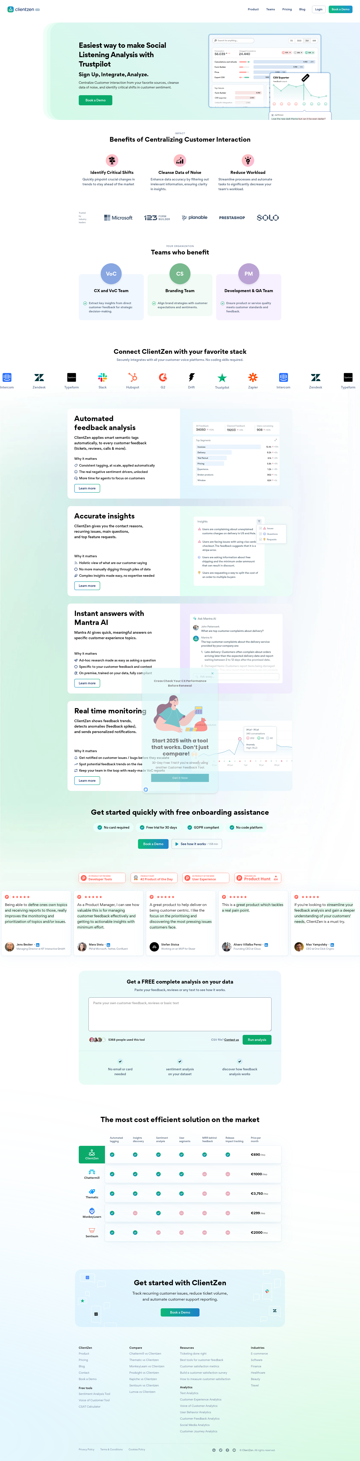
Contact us (231, 1039)
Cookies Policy (137, 1449)
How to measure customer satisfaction (205, 1379)
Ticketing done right (193, 1353)
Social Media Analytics (195, 1425)
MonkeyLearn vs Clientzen (146, 1366)
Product (84, 1353)
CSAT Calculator (89, 1406)
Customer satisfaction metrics (199, 1366)
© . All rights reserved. (257, 1450)
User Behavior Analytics (195, 1412)
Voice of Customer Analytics (199, 1406)
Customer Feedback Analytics (200, 1418)
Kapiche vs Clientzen (143, 1379)
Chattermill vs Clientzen (145, 1353)
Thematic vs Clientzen (144, 1360)
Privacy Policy (86, 1449)
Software (256, 1360)
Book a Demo (153, 844)
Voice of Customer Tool (94, 1400)
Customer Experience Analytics (200, 1399)
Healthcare (258, 1372)
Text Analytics (189, 1393)
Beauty (255, 1379)
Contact (84, 1372)
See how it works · (199, 844)
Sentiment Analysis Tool (94, 1394)
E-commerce (259, 1353)
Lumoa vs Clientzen (142, 1392)
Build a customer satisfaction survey (203, 1372)
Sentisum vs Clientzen (144, 1385)
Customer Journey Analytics (198, 1431)
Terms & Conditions (111, 1449)
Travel (255, 1385)
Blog (82, 1366)
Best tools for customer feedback (201, 1360)
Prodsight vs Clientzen (144, 1372)
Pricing (83, 1360)
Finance (256, 1366)
